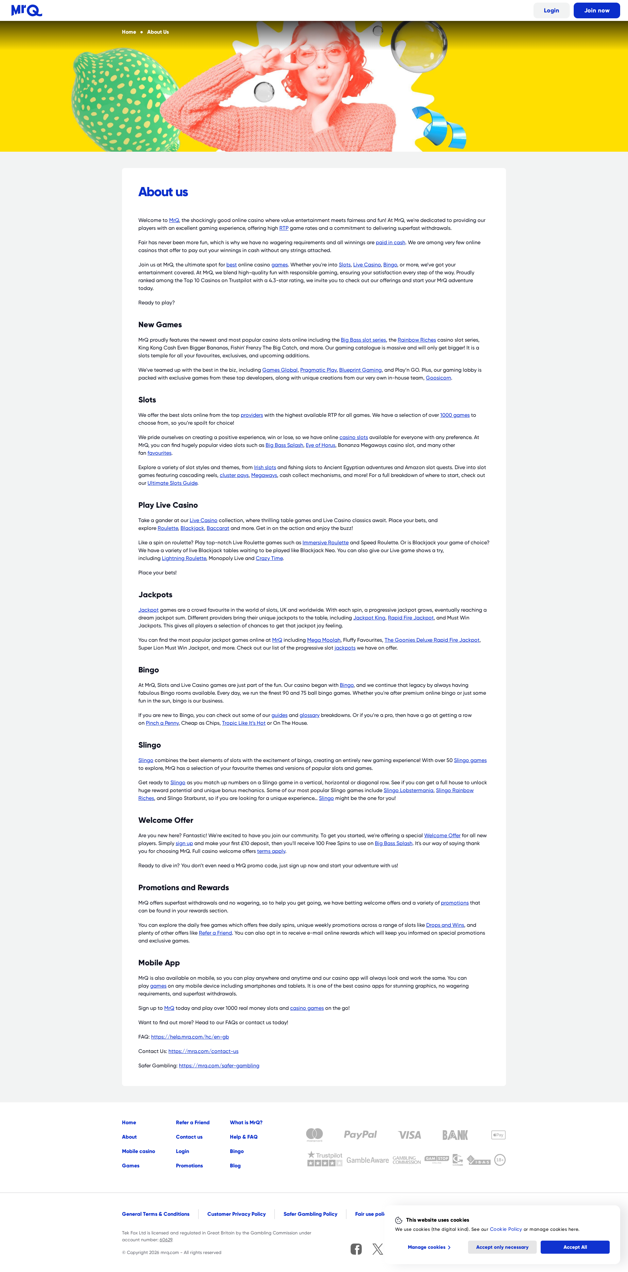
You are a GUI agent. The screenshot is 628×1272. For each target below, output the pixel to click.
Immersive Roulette (326, 543)
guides (279, 715)
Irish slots (265, 467)
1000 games (455, 415)
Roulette (168, 528)
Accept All (575, 1247)
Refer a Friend (215, 933)
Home (129, 1122)
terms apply (271, 851)
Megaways (264, 475)
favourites (159, 453)
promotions (455, 903)
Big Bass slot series (363, 340)
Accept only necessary (502, 1247)
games (279, 265)
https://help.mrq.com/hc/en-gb (190, 1037)
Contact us (189, 1137)
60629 (166, 1239)
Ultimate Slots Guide (172, 483)
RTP (283, 228)
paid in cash (390, 243)
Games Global (280, 370)
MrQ (174, 220)
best (231, 265)
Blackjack (192, 528)
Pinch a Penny (162, 723)
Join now (597, 10)
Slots (345, 265)
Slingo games (470, 760)
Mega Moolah (323, 640)
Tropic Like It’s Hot (244, 723)
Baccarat (218, 528)
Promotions (189, 1165)
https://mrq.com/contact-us (203, 1051)
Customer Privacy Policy (236, 1214)
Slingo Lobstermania (408, 790)
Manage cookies (426, 1247)
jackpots (345, 648)
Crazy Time (269, 558)
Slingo (145, 760)
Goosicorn (438, 378)
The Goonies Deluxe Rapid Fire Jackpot (432, 640)
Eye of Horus (320, 445)
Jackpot (148, 610)
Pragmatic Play (318, 370)
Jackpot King (369, 618)
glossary (310, 715)
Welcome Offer (442, 836)
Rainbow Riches (417, 340)
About (129, 1137)
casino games (307, 1008)
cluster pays (234, 475)
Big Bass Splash (284, 445)
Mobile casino (138, 1151)
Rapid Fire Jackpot (411, 618)
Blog (235, 1165)
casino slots (354, 437)
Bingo (390, 265)
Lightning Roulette (184, 558)
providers (252, 415)
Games (130, 1165)
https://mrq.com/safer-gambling (219, 1066)
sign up (184, 843)
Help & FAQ (244, 1137)
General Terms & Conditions (155, 1214)
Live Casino (367, 265)
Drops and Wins (445, 925)
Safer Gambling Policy (310, 1214)
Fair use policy (372, 1214)
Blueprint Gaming (360, 370)
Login (551, 10)
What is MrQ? (246, 1122)
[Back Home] (27, 10)
